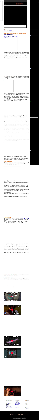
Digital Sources (7, 404)
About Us (25, 407)
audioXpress (26, 403)
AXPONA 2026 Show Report (17, 402)
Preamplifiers (7, 405)
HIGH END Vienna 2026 (17, 401)
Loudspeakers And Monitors (8, 406)
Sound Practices (26, 404)
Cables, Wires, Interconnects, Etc (9, 407)
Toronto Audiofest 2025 (17, 404)
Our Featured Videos (16, 407)
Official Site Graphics (26, 408)
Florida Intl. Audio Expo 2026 (17, 403)
